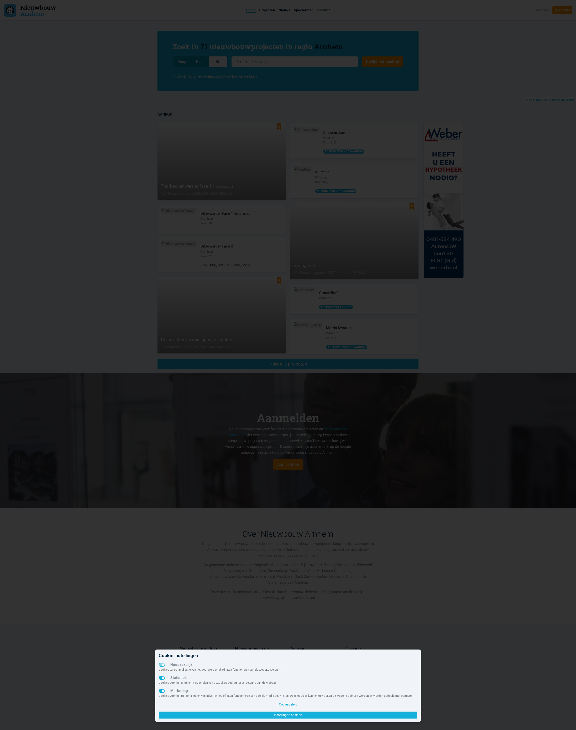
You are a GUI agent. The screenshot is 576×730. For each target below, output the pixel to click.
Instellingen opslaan (288, 715)
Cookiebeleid (288, 704)
